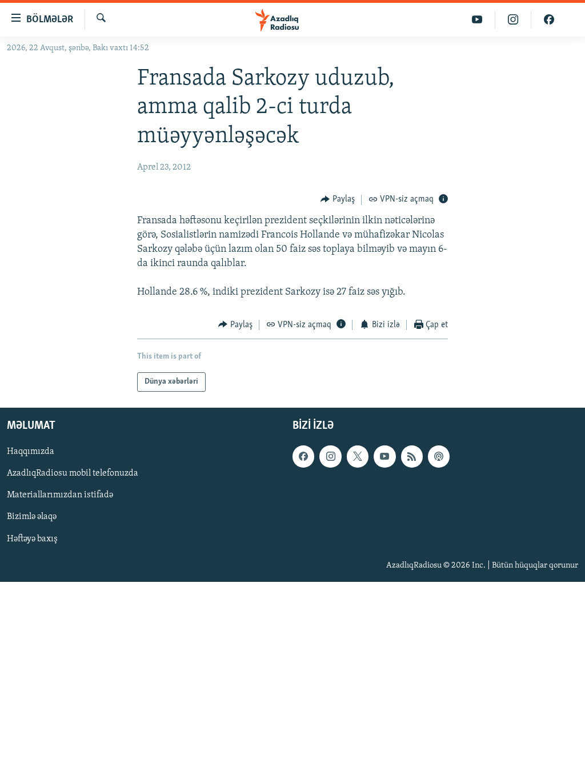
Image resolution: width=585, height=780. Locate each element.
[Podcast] (439, 456)
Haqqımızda (30, 451)
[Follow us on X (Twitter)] (357, 456)
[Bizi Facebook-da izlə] (549, 20)
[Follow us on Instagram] (330, 456)
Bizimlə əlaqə (32, 517)
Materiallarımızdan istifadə (60, 495)
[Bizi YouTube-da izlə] (477, 20)
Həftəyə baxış (32, 539)
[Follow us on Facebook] (303, 456)
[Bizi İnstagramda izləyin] (513, 20)
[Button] (337, 199)
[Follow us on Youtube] (384, 456)
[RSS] (412, 456)
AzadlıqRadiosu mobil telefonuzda (72, 474)
